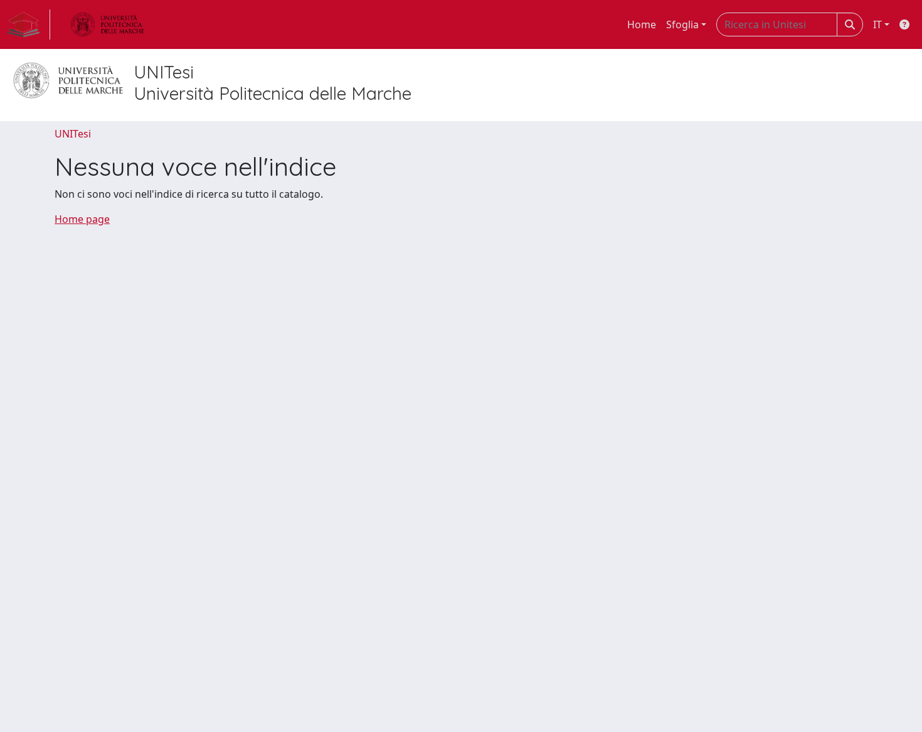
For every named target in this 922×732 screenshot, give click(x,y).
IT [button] (877, 24)
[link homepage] (29, 24)
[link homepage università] (107, 24)
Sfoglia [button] (682, 24)
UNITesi (73, 134)
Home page (82, 219)
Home (641, 24)
